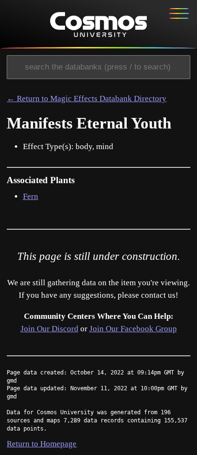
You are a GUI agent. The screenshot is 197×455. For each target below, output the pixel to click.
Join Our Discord (49, 328)
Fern (30, 196)
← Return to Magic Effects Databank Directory (86, 98)
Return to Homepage (42, 443)
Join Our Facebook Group (133, 328)
